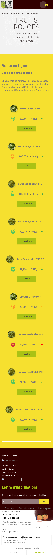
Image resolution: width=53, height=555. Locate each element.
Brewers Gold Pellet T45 (30, 334)
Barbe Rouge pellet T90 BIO (30, 259)
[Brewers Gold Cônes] (13, 296)
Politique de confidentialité (11, 472)
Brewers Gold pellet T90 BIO (30, 409)
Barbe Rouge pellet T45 (30, 184)
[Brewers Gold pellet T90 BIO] (9, 409)
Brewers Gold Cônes (30, 296)
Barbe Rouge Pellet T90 (30, 221)
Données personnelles (9, 475)
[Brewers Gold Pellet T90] (11, 372)
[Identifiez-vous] (36, 5)
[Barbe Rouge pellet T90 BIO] (10, 259)
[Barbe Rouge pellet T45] (11, 184)
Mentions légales (8, 469)
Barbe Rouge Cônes (30, 108)
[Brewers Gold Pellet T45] (11, 334)
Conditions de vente (9, 466)
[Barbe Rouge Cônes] (14, 108)
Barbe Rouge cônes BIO (30, 146)
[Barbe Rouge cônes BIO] (12, 146)
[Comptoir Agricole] (6, 4)
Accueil (6, 13)
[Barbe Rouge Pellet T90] (12, 221)
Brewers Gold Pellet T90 (30, 372)
